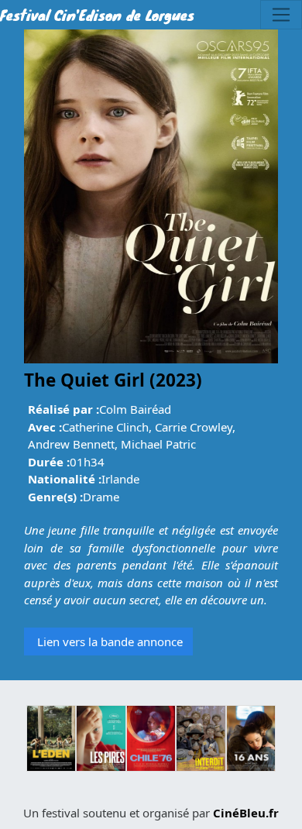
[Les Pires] (101, 738)
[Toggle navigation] (281, 14)
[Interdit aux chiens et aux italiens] (201, 738)
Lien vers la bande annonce (108, 641)
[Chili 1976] (151, 738)
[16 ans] (251, 738)
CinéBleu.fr (246, 812)
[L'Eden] (51, 738)
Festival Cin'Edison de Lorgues (97, 15)
